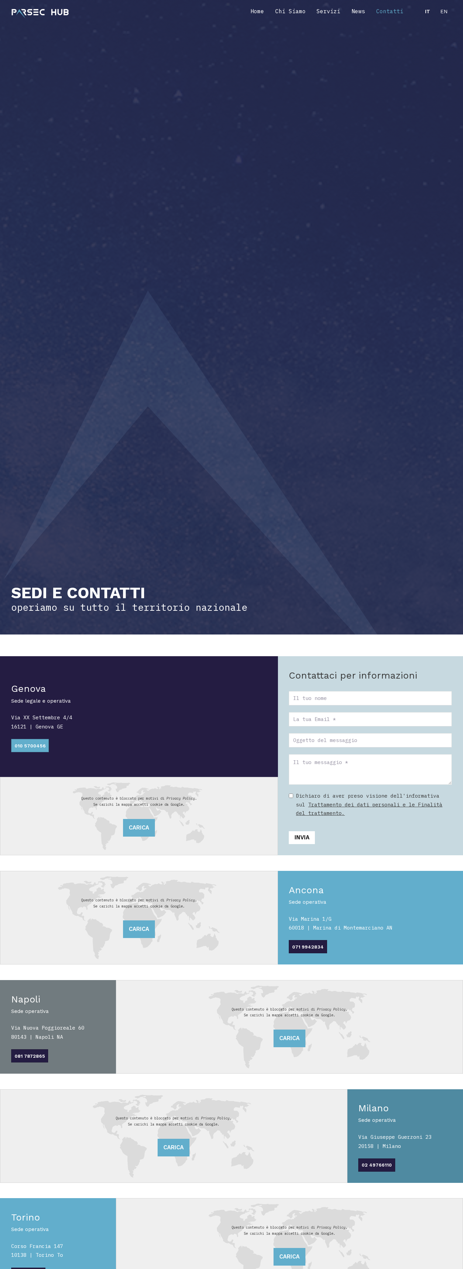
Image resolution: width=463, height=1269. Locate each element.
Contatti (389, 11)
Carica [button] (139, 827)
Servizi (328, 11)
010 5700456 (30, 745)
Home (257, 11)
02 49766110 (377, 1165)
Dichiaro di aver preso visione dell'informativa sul (369, 804)
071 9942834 (308, 947)
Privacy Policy (180, 798)
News (358, 11)
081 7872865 (30, 1056)
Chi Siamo (290, 11)
